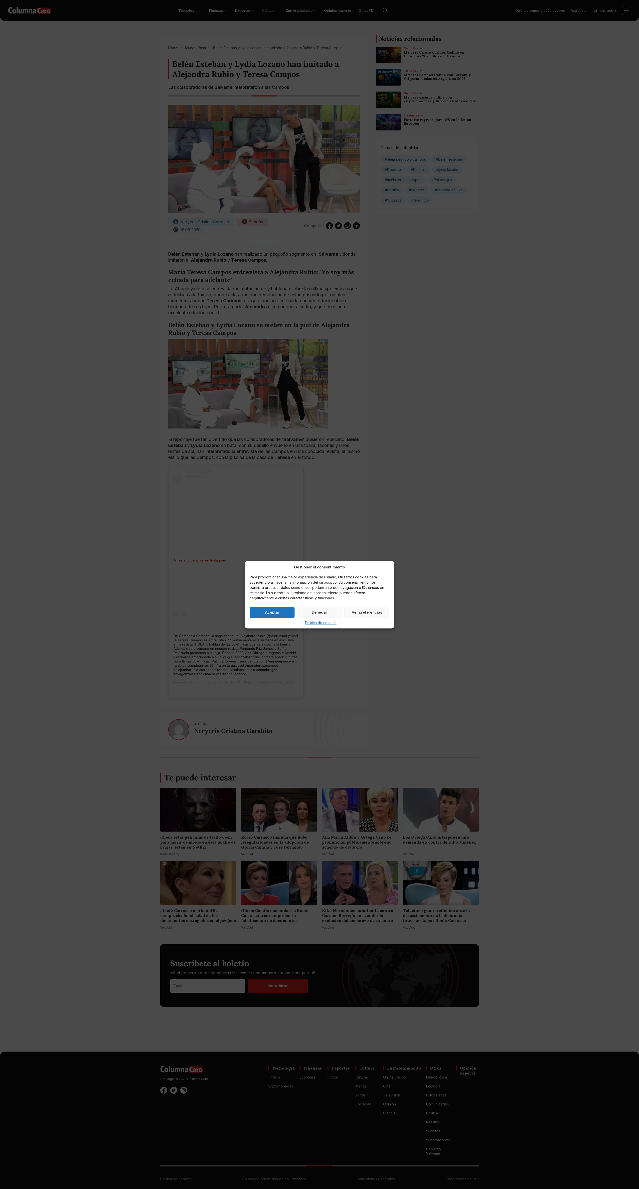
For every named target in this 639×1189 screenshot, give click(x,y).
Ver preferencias (367, 612)
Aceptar (272, 612)
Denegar (319, 612)
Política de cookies (320, 622)
